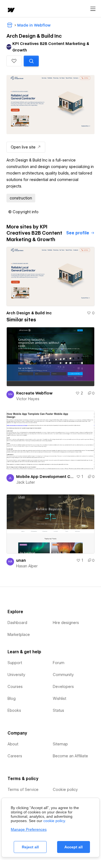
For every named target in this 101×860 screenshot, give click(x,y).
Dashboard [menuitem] (17, 622)
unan (21, 560)
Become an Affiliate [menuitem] (70, 756)
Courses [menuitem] (15, 686)
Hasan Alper (27, 566)
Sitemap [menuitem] (60, 744)
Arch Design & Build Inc (29, 313)
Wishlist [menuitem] (59, 698)
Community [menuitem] (63, 675)
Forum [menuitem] (58, 663)
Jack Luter (25, 482)
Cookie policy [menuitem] (65, 789)
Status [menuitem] (58, 710)
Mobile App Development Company (45, 476)
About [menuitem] (13, 744)
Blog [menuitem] (12, 698)
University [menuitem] (16, 675)
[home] (10, 10)
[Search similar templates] (31, 61)
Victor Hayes (27, 399)
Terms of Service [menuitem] (23, 789)
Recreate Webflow (34, 393)
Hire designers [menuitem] (66, 622)
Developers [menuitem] (63, 686)
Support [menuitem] (15, 663)
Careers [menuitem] (15, 756)
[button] (14, 61)
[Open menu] (93, 9)
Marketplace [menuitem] (19, 634)
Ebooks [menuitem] (14, 710)
